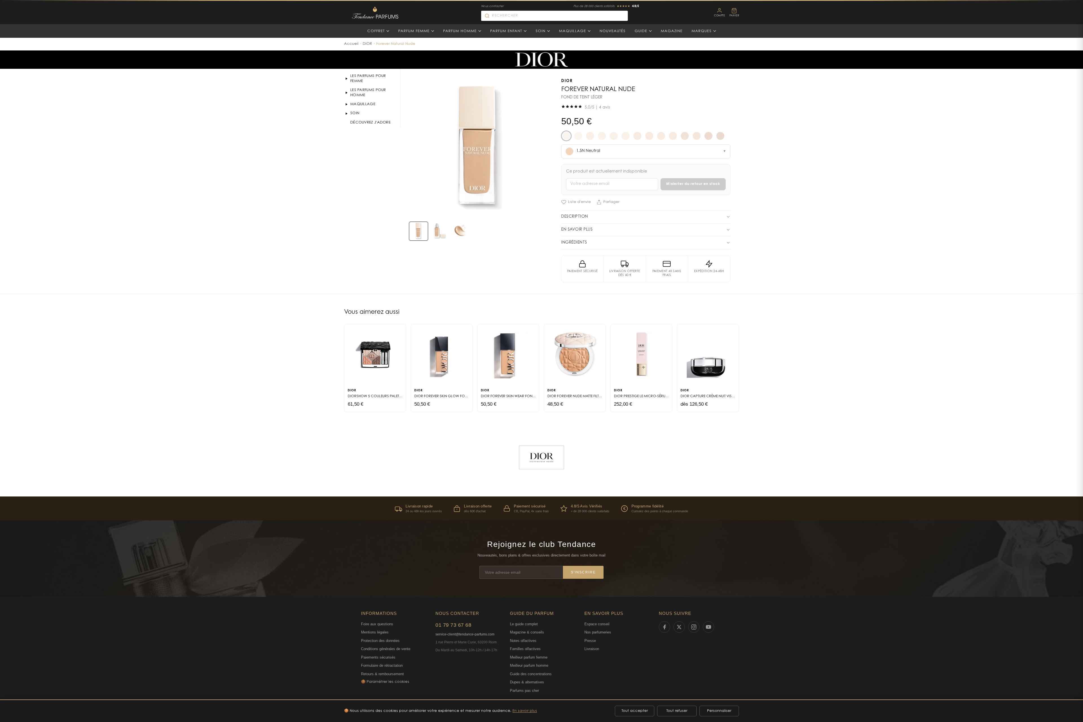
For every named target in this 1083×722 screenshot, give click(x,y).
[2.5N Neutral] (590, 136)
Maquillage (572, 31)
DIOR (367, 44)
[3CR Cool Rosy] (649, 136)
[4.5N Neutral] (685, 136)
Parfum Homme (460, 31)
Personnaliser (719, 711)
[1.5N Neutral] (566, 136)
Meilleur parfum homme (529, 665)
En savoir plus (524, 711)
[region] (541, 508)
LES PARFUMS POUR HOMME (368, 92)
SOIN (354, 113)
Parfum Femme (414, 31)
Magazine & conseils (527, 632)
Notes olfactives (523, 641)
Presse (590, 641)
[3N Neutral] (661, 136)
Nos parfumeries (597, 632)
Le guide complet (524, 624)
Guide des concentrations (531, 674)
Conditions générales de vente (385, 649)
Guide (641, 31)
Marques (702, 31)
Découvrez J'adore (370, 122)
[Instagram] (693, 627)
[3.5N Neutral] (637, 136)
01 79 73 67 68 (453, 625)
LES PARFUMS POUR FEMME (368, 78)
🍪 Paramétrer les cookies (385, 682)
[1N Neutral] (578, 136)
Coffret (376, 31)
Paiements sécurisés (378, 657)
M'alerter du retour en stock (693, 184)
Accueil (351, 44)
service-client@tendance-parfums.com (464, 634)
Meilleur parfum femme (528, 657)
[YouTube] (708, 627)
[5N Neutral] (708, 136)
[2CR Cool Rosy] (602, 136)
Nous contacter (492, 6)
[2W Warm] (625, 136)
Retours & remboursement (382, 674)
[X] (679, 627)
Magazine (672, 31)
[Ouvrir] (346, 78)
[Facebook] (664, 627)
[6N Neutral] (720, 136)
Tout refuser (676, 711)
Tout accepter (635, 711)
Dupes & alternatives (527, 682)
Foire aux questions (377, 624)
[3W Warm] (673, 136)
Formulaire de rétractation (382, 665)
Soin (540, 31)
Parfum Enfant (506, 31)
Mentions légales (375, 632)
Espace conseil (596, 624)
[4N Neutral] (697, 136)
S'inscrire (583, 572)
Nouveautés (613, 31)
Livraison (591, 649)
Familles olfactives (525, 649)
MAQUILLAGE (362, 104)
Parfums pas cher (524, 690)
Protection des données (380, 641)
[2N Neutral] (614, 136)
